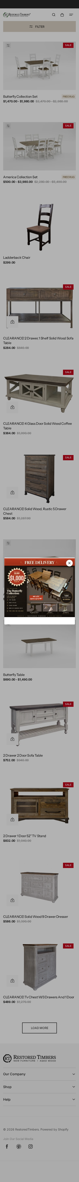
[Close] (69, 563)
